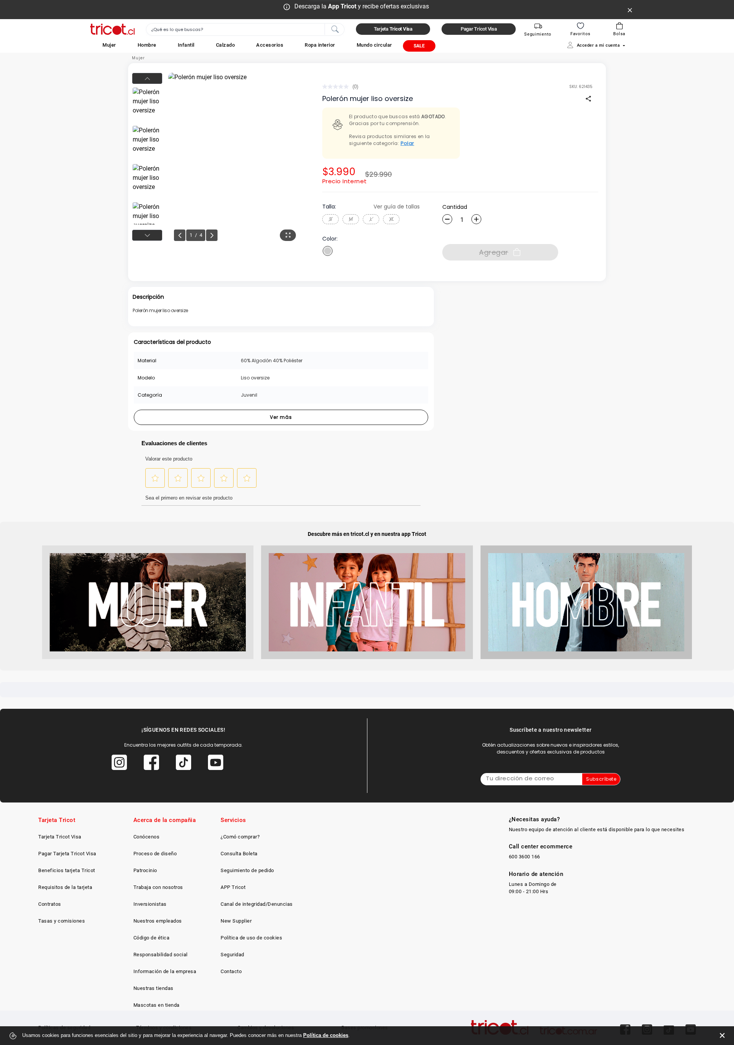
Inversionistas (150, 904)
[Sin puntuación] (337, 86)
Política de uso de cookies (251, 938)
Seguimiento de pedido (247, 870)
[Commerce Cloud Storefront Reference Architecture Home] (112, 29)
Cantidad (454, 207)
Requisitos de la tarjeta (65, 887)
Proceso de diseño (155, 853)
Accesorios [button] (269, 45)
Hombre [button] (147, 45)
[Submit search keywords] (334, 28)
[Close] (630, 9)
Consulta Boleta (239, 853)
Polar (407, 143)
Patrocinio (145, 870)
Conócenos (146, 837)
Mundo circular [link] (374, 45)
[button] (109, 45)
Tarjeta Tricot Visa (59, 837)
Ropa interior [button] (320, 45)
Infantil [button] (186, 45)
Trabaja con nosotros (158, 887)
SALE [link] (419, 46)
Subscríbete (601, 779)
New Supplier (236, 921)
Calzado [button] (225, 45)
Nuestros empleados (157, 921)
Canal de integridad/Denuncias (257, 904)
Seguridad (232, 954)
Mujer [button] (109, 45)
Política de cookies (325, 1035)
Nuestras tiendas (153, 988)
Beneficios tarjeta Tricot (66, 870)
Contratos (49, 904)
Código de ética (151, 938)
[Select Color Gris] (327, 251)
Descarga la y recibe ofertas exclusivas (361, 6)
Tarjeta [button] (393, 29)
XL (391, 219)
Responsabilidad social (160, 954)
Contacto (231, 971)
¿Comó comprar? (240, 837)
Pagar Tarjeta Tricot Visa (67, 853)
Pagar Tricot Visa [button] (479, 29)
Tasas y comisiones (61, 921)
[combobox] (245, 29)
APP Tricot (233, 887)
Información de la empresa (164, 971)
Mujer (138, 58)
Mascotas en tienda (156, 1005)
